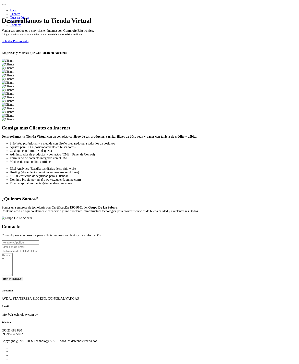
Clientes (15, 14)
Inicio (13, 10)
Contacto (15, 25)
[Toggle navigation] (4, 4)
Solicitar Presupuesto (15, 41)
